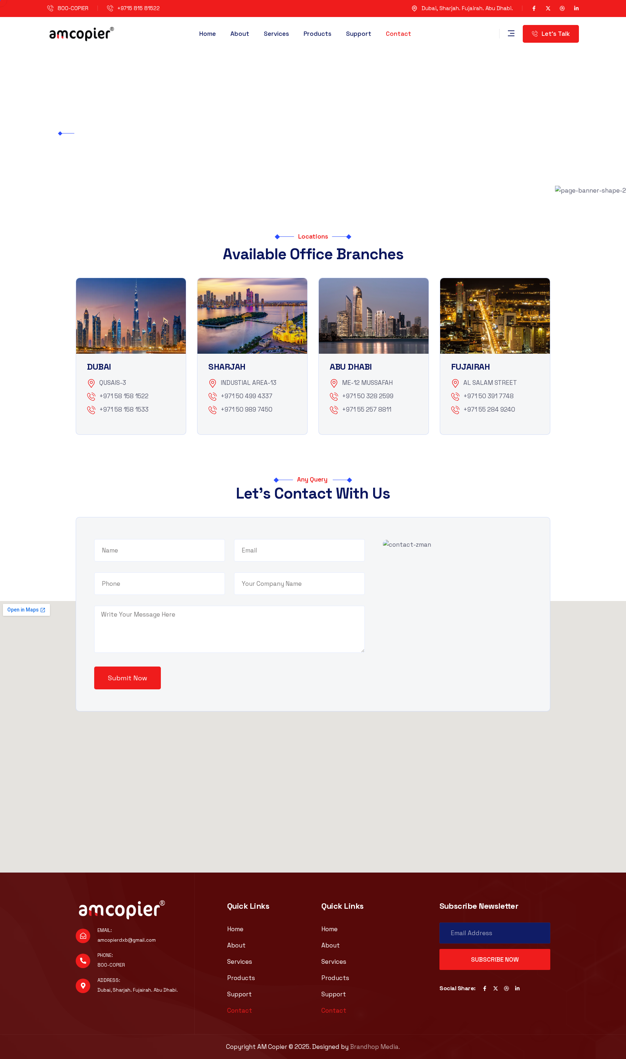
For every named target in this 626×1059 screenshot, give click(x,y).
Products (317, 34)
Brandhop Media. (375, 1047)
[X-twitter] (548, 8)
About (239, 34)
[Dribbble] (562, 8)
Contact (398, 34)
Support (358, 34)
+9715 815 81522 (138, 8)
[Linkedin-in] (576, 8)
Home (207, 34)
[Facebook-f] (534, 8)
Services (276, 34)
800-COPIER (73, 8)
